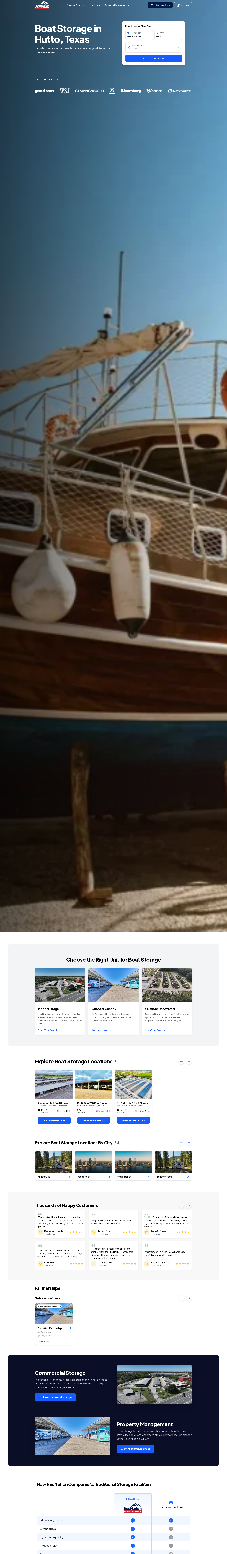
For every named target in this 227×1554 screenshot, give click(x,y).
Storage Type (136, 33)
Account (185, 5)
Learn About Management (135, 1448)
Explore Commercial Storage (55, 1397)
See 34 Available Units (54, 1120)
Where (162, 33)
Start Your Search (48, 1030)
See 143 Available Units (133, 1120)
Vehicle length (137, 45)
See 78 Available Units (94, 1120)
